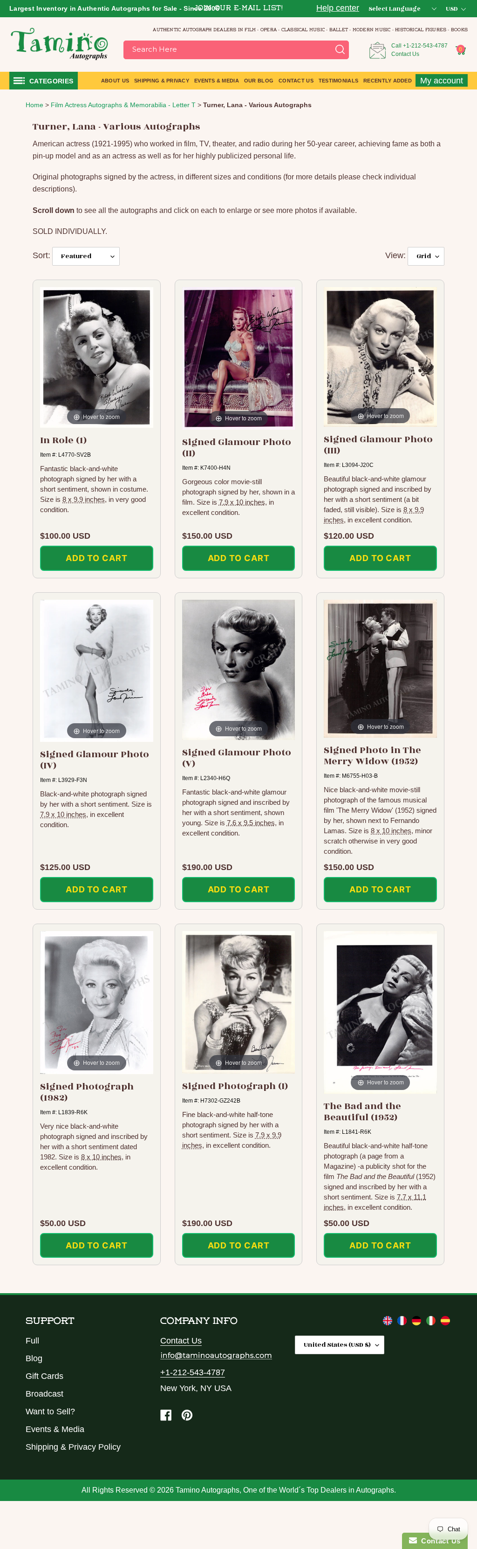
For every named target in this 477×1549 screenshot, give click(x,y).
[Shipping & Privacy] (389, 1322)
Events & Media (55, 1429)
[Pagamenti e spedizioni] (432, 1322)
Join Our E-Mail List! (238, 8)
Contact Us (405, 54)
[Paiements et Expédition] (403, 1322)
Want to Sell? (50, 1411)
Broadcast (44, 1393)
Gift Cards (44, 1376)
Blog (34, 1358)
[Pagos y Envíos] (445, 1322)
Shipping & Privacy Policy (73, 1447)
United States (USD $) (337, 1345)
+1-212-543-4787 (425, 45)
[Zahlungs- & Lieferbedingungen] (417, 1322)
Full (32, 1340)
